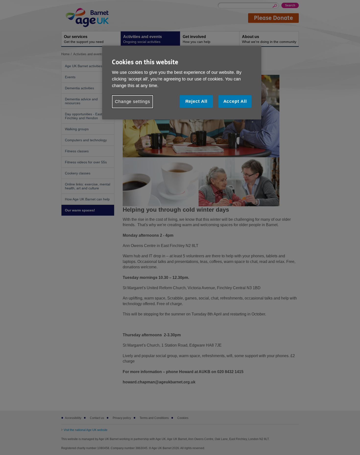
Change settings (132, 101)
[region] (181, 82)
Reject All (196, 101)
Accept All (235, 101)
